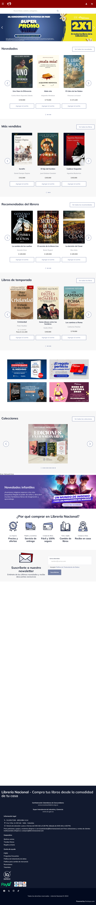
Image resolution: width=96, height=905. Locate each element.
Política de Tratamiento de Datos (67, 567)
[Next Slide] (94, 27)
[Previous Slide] (2, 27)
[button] (45, 114)
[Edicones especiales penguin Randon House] (48, 444)
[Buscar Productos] (58, 10)
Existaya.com (89, 901)
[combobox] (36, 11)
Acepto (64, 567)
